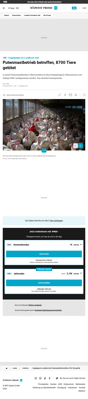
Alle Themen (47, 15)
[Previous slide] (75, 145)
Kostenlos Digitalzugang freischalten (48, 310)
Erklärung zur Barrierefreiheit (44, 388)
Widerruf (81, 391)
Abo (74, 8)
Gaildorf (6, 15)
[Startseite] (6, 368)
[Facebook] (49, 378)
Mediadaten (80, 384)
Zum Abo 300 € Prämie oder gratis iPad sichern (44, 2)
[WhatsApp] (40, 378)
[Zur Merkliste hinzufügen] (83, 95)
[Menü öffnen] (4, 8)
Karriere (53, 384)
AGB (60, 384)
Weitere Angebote (35, 305)
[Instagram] (36, 378)
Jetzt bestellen (44, 283)
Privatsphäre (43, 384)
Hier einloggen (56, 220)
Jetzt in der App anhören (15, 95)
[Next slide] (80, 145)
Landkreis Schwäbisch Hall (32, 15)
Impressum (72, 388)
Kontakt (82, 388)
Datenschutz (69, 384)
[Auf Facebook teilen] (65, 95)
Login (84, 8)
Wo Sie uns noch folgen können (72, 378)
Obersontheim (16, 15)
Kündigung (61, 388)
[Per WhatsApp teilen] (76, 95)
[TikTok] (45, 378)
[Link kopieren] (59, 95)
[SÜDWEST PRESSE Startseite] (44, 8)
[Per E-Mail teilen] (70, 95)
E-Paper (11, 8)
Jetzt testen (44, 254)
